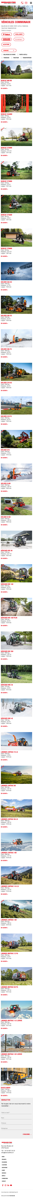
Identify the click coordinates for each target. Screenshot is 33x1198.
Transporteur (27, 57)
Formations (5, 1178)
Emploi (3, 1175)
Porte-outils (23, 54)
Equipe (3, 1170)
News (3, 1156)
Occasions (4, 1162)
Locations (4, 1164)
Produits (4, 1159)
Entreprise (4, 1167)
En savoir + (4, 88)
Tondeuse (6, 57)
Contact (4, 1181)
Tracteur (16, 57)
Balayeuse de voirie (9, 54)
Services (4, 1173)
